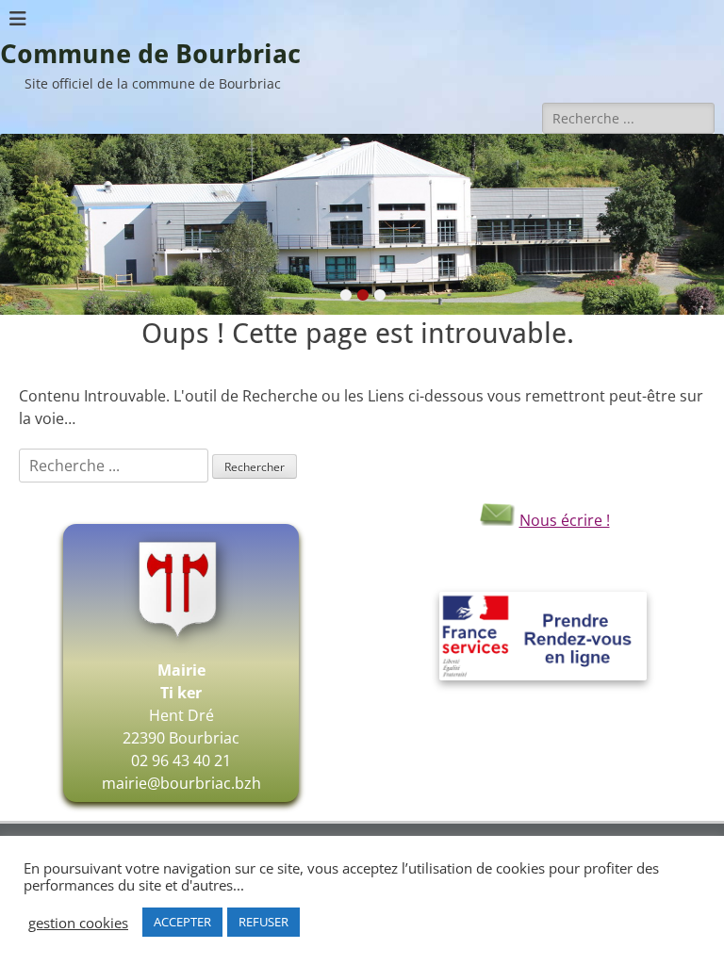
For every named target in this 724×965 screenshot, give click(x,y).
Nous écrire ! (564, 520)
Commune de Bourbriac (150, 54)
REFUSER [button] (263, 921)
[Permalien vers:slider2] (362, 224)
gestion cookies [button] (78, 922)
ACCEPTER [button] (182, 921)
